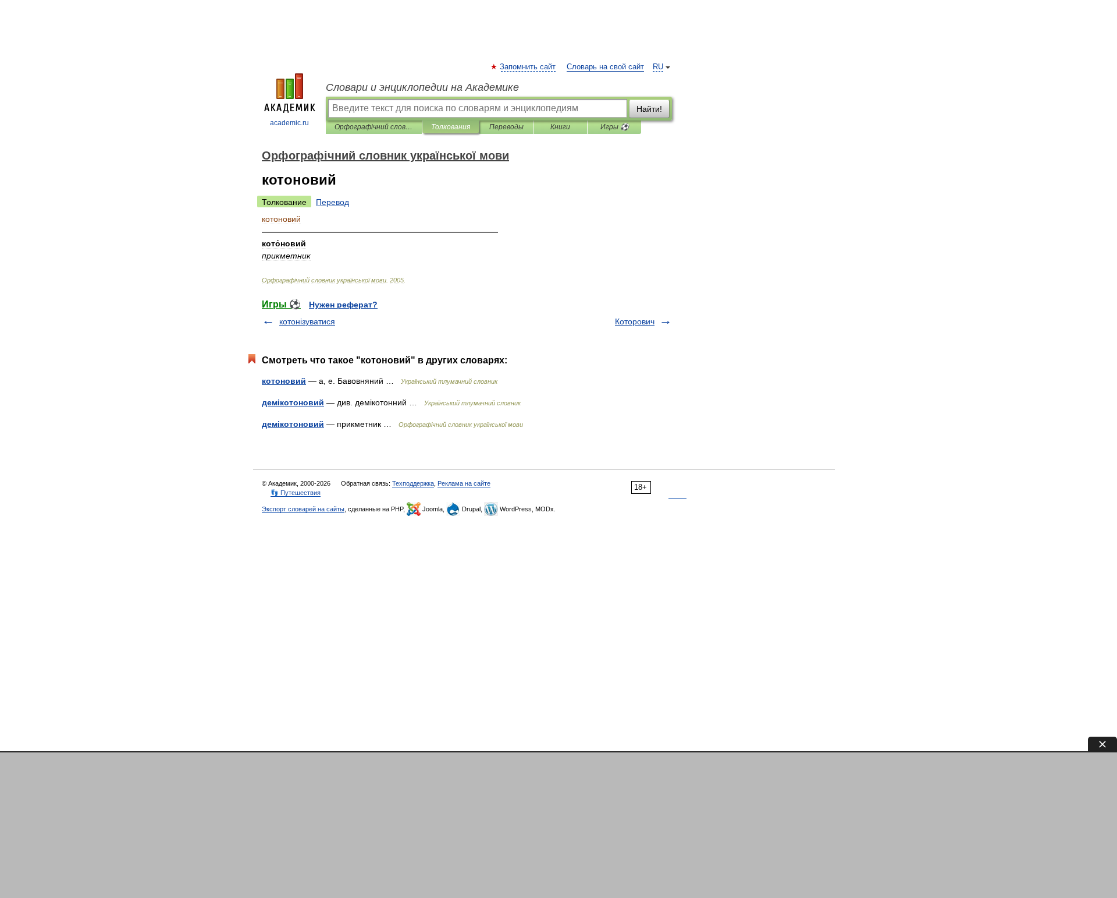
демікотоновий (293, 402)
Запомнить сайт (528, 67)
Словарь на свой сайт (605, 67)
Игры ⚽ (614, 127)
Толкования (450, 127)
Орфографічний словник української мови (374, 127)
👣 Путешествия (296, 492)
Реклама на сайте (463, 483)
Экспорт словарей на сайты (303, 508)
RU (658, 67)
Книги (560, 127)
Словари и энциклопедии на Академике (422, 87)
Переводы (506, 127)
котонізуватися (307, 321)
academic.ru (289, 123)
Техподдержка (413, 483)
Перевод (332, 202)
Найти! (649, 109)
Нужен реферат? (343, 304)
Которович (634, 321)
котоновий (284, 381)
